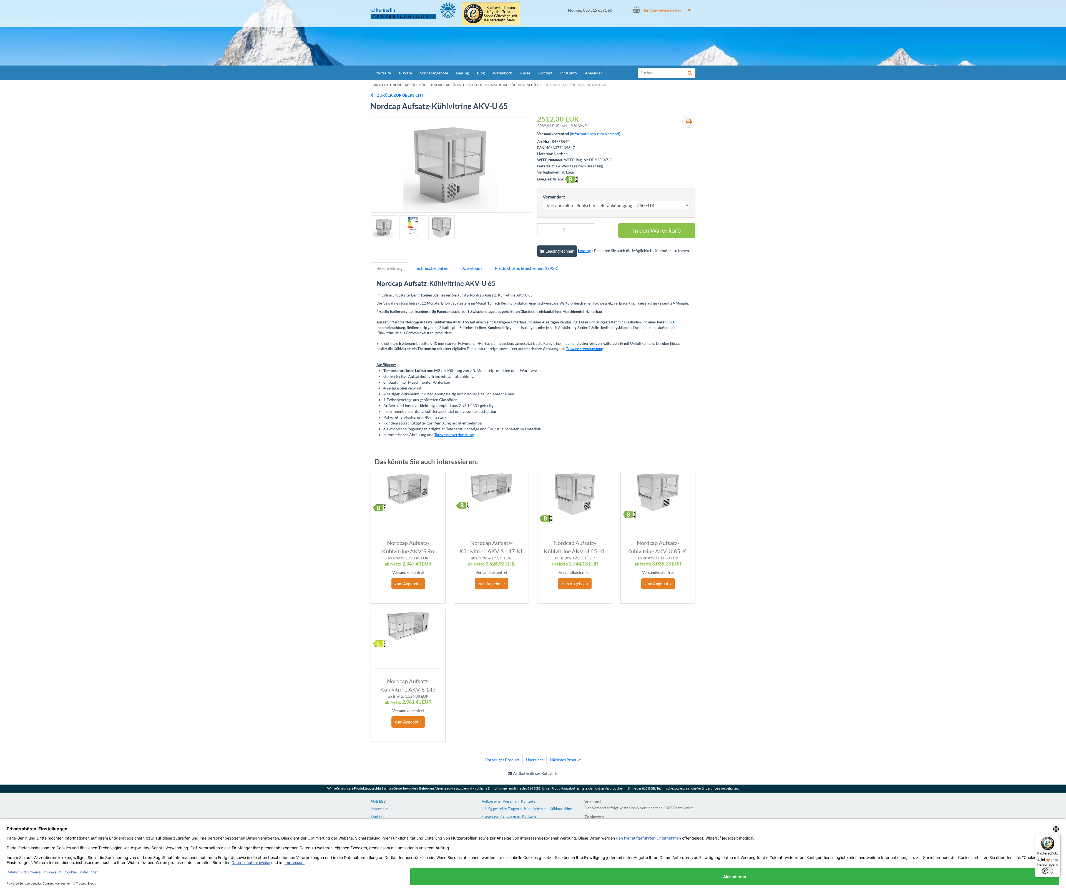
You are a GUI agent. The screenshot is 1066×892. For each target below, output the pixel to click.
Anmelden (594, 73)
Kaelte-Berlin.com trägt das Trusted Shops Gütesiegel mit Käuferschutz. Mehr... (500, 14)
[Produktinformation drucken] (688, 121)
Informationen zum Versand (595, 133)
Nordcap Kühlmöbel (411, 85)
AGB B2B (378, 801)
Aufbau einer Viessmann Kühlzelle (508, 801)
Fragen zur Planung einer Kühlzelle (509, 816)
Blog (481, 73)
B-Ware (405, 73)
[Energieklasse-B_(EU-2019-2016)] (571, 179)
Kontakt (545, 73)
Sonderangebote (434, 73)
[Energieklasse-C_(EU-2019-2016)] (379, 643)
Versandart (554, 196)
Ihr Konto (568, 73)
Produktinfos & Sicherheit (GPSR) (527, 268)
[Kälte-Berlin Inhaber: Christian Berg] (413, 10)
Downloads (471, 268)
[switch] (1047, 871)
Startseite (382, 73)
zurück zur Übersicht (399, 95)
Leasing (462, 73)
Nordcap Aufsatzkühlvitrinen (506, 85)
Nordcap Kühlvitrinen (454, 85)
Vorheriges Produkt (502, 759)
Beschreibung (389, 268)
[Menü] (1057, 837)
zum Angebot (407, 583)
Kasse (525, 73)
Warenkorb (502, 73)
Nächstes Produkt (565, 759)
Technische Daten (431, 268)
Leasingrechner (559, 250)
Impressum (379, 808)
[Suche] (690, 73)
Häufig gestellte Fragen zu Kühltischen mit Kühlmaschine (527, 808)
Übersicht (534, 759)
